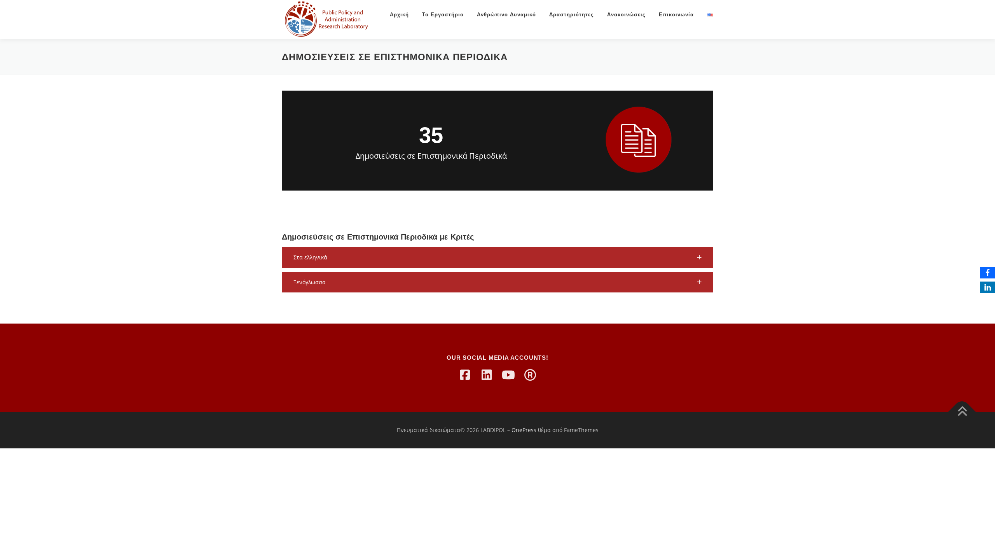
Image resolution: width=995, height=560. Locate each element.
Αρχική (399, 15)
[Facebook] (465, 375)
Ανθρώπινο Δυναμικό (506, 15)
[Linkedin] (486, 375)
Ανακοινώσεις (626, 15)
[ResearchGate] (530, 375)
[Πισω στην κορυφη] (962, 412)
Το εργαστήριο (443, 15)
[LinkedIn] (987, 287)
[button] (497, 257)
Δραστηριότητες (571, 15)
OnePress (523, 430)
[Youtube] (508, 375)
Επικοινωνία (676, 15)
